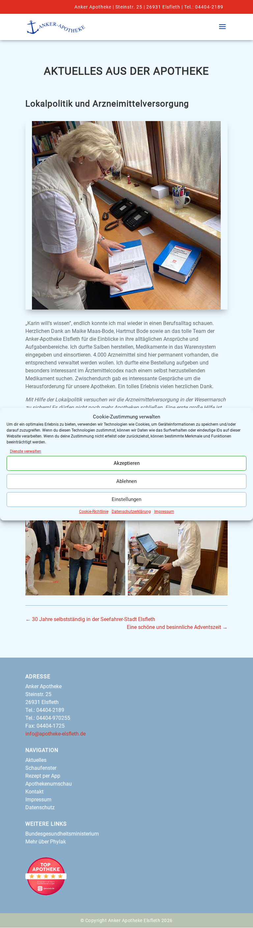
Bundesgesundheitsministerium (62, 834)
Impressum (164, 511)
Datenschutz (40, 807)
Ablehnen (126, 481)
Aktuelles (35, 760)
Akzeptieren (127, 463)
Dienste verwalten (25, 451)
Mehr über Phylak (45, 842)
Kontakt (34, 792)
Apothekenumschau (48, 784)
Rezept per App (42, 776)
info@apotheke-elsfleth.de (55, 734)
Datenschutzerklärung (131, 511)
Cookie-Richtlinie (93, 511)
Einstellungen (126, 499)
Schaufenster (40, 768)
